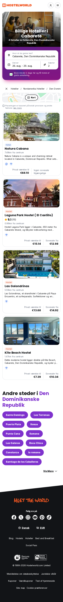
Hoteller (29, 538)
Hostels (19, 538)
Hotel (8, 145)
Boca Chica (36, 443)
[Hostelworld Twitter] (21, 517)
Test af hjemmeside (45, 581)
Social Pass (31, 545)
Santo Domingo (15, 414)
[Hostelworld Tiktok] (49, 517)
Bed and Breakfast (44, 538)
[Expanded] (6, 88)
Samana (34, 433)
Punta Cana (13, 433)
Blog (11, 538)
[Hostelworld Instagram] (28, 517)
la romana (34, 452)
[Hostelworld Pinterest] (42, 517)
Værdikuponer (26, 581)
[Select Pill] (51, 5)
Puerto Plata (13, 424)
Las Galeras (13, 443)
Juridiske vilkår (48, 574)
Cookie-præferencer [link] (37, 588)
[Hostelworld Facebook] (14, 517)
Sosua (34, 424)
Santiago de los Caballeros (22, 461)
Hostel (9, 211)
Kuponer (12, 581)
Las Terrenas (42, 414)
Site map (20, 588)
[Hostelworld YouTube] (35, 517)
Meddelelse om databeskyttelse (23, 574)
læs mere (17, 108)
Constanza (12, 452)
